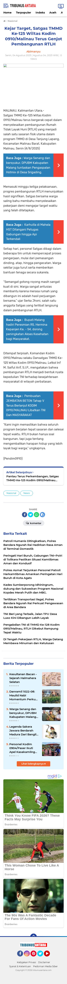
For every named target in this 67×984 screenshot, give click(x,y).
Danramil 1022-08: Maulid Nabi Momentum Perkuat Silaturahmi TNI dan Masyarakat (23, 695)
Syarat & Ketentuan (20, 966)
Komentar (35, 523)
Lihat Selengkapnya (32, 763)
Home (7, 12)
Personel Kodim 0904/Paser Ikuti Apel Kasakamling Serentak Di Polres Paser (22, 748)
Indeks (40, 12)
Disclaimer (44, 962)
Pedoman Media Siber (45, 966)
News (26, 493)
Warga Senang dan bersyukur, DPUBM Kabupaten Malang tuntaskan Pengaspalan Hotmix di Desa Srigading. (24, 713)
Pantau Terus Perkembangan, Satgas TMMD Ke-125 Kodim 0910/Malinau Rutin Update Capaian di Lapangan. (32, 478)
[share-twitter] (30, 514)
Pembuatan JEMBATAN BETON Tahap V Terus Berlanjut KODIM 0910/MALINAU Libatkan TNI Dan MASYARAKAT (25, 405)
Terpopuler (23, 12)
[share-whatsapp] (36, 514)
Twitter (42, 958)
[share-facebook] (24, 514)
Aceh (52, 12)
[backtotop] (33, 937)
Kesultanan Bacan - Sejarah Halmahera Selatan (23, 678)
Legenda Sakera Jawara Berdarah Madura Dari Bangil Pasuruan (22, 730)
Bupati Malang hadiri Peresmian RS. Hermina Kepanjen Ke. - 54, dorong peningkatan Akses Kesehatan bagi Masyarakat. (27, 329)
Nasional (11, 493)
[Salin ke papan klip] (42, 514)
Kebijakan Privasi (26, 962)
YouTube (49, 958)
